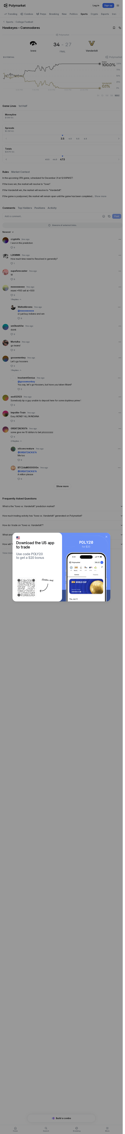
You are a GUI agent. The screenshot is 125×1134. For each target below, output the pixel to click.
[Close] (106, 537)
